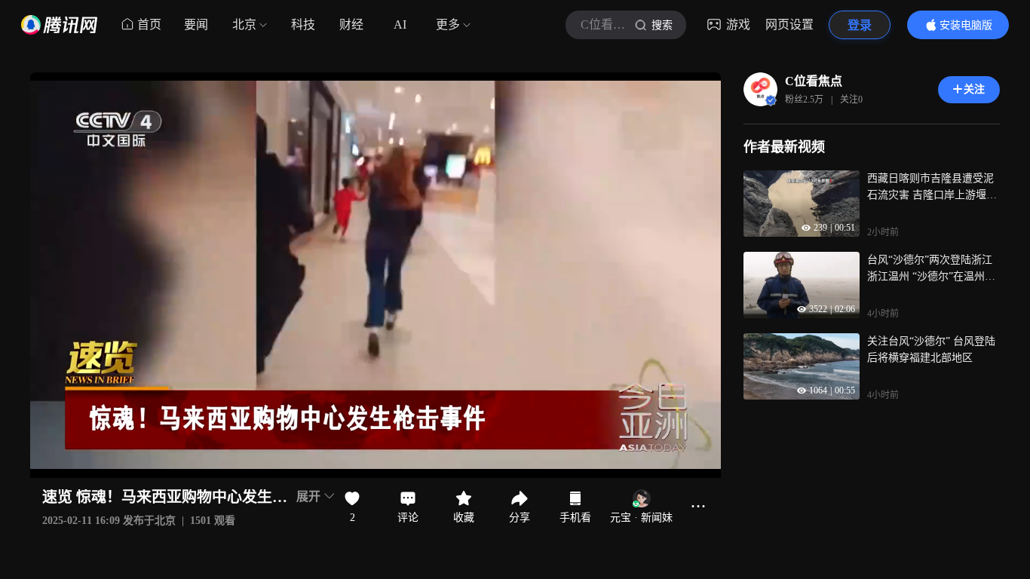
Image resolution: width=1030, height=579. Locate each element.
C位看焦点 (813, 81)
